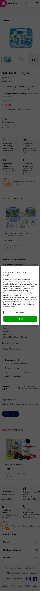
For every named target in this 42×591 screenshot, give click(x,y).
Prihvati (20, 319)
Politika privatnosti (10, 306)
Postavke (20, 312)
